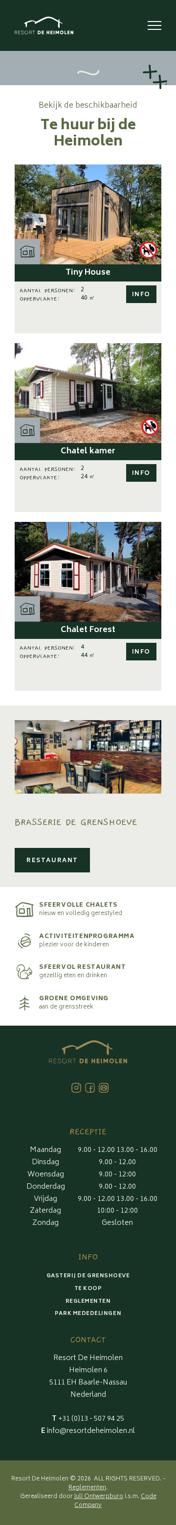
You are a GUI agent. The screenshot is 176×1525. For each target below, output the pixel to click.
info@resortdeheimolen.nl (88, 1431)
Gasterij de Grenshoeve (88, 1276)
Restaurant (52, 861)
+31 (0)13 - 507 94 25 (88, 1419)
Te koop (88, 1288)
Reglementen (88, 1301)
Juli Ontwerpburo (98, 1497)
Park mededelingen (88, 1313)
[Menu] (154, 25)
